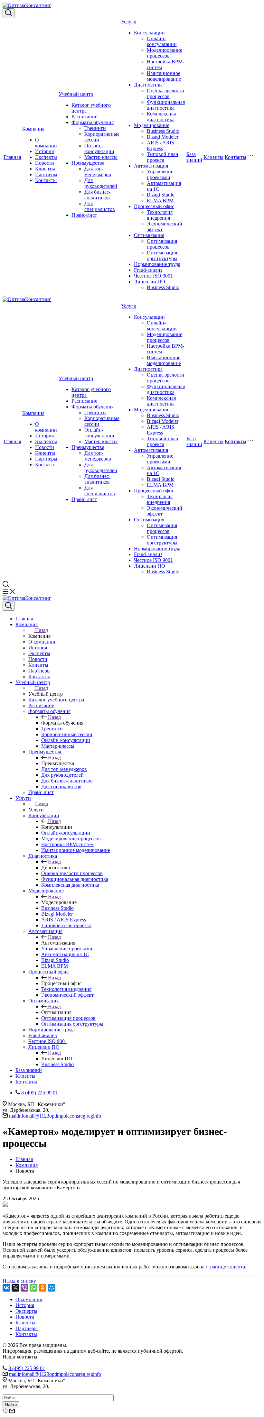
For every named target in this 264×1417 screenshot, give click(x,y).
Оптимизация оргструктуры (162, 255)
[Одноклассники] (42, 1288)
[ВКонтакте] (6, 1288)
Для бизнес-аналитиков (97, 194)
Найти (11, 1404)
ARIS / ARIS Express (160, 145)
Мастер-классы (101, 157)
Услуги (129, 21)
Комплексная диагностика (161, 116)
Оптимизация (149, 235)
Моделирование (151, 125)
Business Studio (163, 131)
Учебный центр (76, 94)
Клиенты (45, 168)
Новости (44, 163)
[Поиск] (8, 13)
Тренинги (95, 128)
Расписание (84, 116)
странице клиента (225, 1266)
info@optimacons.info (55, 1116)
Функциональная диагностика (166, 105)
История (44, 151)
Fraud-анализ (148, 270)
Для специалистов (99, 206)
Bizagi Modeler (162, 137)
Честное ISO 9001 (153, 276)
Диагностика (148, 84)
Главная (12, 157)
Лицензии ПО (149, 281)
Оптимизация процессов (162, 244)
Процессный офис (154, 206)
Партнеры (46, 174)
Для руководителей (100, 183)
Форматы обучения (92, 122)
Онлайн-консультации (99, 148)
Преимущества (87, 163)
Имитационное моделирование (164, 76)
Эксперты (46, 157)
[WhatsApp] (33, 1288)
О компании (46, 142)
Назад (41, 630)
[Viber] (24, 1288)
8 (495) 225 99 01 (26, 1368)
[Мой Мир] (51, 1288)
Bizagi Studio (160, 194)
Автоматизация (151, 166)
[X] (15, 1288)
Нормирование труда (157, 264)
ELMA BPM (160, 200)
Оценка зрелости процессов (165, 93)
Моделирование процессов (164, 53)
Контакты (46, 180)
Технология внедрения (160, 215)
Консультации (149, 32)
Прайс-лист (84, 215)
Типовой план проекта (162, 157)
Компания (33, 129)
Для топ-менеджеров (97, 171)
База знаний (194, 157)
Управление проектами (160, 174)
